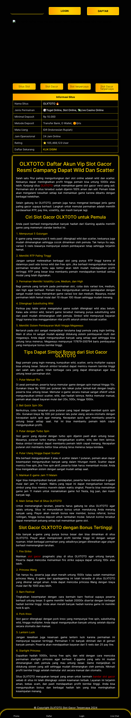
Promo (16, 716)
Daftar (49, 716)
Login (81, 716)
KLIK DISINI (50, 149)
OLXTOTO (47, 185)
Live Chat (114, 716)
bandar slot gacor (104, 676)
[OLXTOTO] (27, 9)
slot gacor (34, 556)
